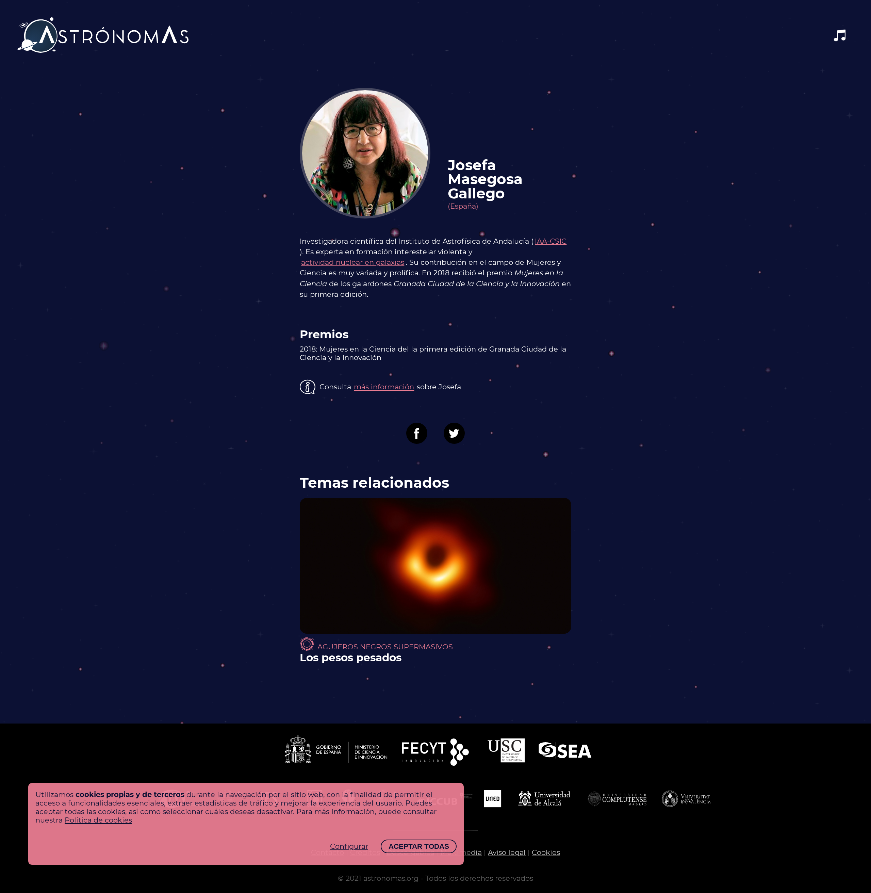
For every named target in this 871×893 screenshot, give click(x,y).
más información (384, 387)
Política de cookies (98, 820)
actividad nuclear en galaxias (352, 262)
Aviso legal (507, 852)
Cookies (546, 852)
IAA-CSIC (550, 241)
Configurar (349, 846)
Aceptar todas (419, 846)
